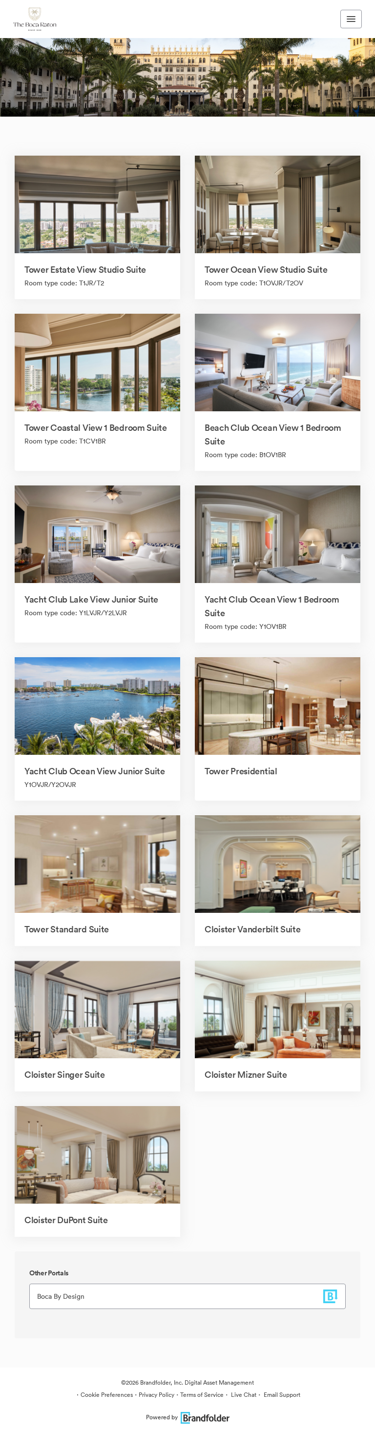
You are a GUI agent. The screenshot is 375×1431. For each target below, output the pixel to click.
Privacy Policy (156, 1395)
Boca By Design (60, 1296)
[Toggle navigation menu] (351, 19)
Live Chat (242, 1395)
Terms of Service (202, 1395)
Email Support (281, 1395)
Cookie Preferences (107, 1395)
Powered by (162, 1417)
